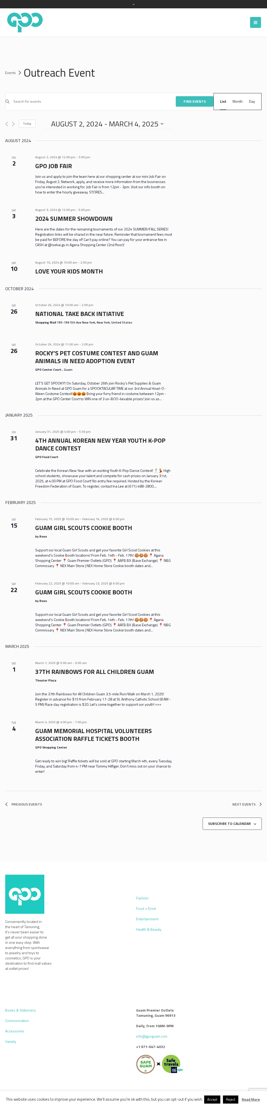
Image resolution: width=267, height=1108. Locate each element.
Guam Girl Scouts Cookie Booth (83, 527)
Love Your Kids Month (69, 271)
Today (27, 123)
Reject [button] (230, 1099)
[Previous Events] (6, 123)
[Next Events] (13, 123)
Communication (17, 1020)
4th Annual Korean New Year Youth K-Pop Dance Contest (100, 444)
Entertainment (147, 919)
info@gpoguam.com (151, 1036)
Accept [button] (212, 1099)
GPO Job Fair (53, 166)
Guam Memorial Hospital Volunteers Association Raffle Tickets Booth (93, 734)
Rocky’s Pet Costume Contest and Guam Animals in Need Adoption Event (96, 357)
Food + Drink (146, 908)
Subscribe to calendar (229, 823)
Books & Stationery (20, 1010)
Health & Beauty (148, 929)
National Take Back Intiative (79, 313)
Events (10, 72)
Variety (10, 1041)
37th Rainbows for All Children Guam (94, 671)
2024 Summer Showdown (74, 218)
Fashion (142, 898)
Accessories (14, 1031)
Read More (251, 1099)
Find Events (195, 101)
